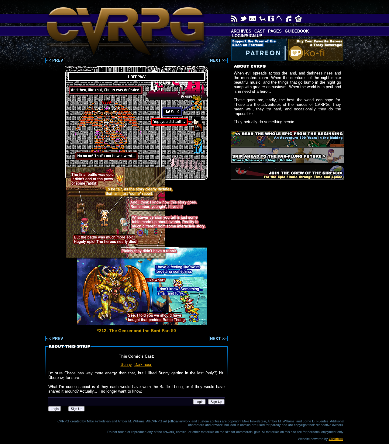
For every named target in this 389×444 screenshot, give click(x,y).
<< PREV (54, 60)
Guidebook (297, 31)
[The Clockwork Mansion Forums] (289, 18)
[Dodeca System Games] (298, 18)
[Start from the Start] (287, 139)
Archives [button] (241, 31)
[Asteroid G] (271, 18)
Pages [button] (275, 31)
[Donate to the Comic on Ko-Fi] (317, 49)
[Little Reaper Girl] (280, 18)
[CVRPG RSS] (234, 18)
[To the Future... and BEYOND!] (287, 172)
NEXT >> (218, 60)
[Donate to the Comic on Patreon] (260, 49)
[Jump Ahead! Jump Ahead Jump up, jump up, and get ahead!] (287, 155)
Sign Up (216, 402)
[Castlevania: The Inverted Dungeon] (262, 18)
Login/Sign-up (246, 35)
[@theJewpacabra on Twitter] (243, 18)
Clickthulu (336, 439)
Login (199, 402)
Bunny (126, 364)
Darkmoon (143, 364)
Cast (259, 31)
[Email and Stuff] (252, 18)
